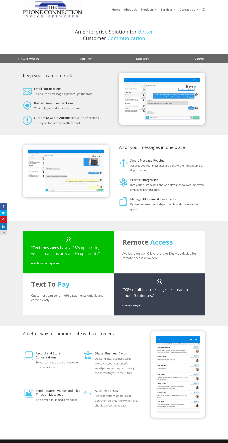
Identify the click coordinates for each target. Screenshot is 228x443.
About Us (130, 10)
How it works (28, 59)
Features (85, 59)
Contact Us (187, 10)
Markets (142, 59)
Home (116, 10)
